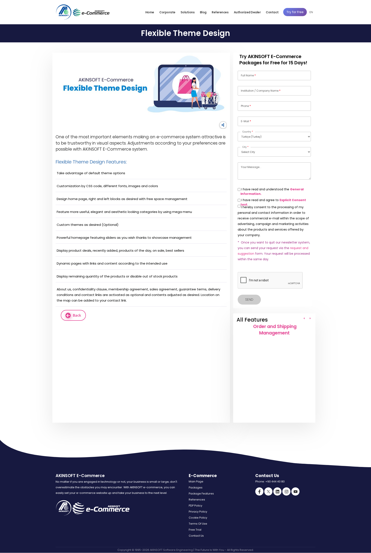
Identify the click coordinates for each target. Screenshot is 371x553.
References (220, 12)
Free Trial (195, 529)
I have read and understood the (272, 191)
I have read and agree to (273, 202)
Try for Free (295, 12)
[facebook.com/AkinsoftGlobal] (259, 491)
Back (77, 315)
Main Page (196, 481)
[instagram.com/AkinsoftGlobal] (286, 491)
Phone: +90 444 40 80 (270, 481)
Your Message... (251, 167)
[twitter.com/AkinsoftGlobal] (268, 491)
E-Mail (246, 121)
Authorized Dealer (247, 12)
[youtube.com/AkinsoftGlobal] (295, 491)
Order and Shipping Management (274, 329)
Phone (246, 106)
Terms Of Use (198, 523)
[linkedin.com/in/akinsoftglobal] (277, 491)
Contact (272, 12)
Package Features (201, 493)
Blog (203, 12)
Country (247, 131)
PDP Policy (195, 505)
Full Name (248, 75)
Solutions (188, 12)
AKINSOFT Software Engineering (171, 550)
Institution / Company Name (260, 90)
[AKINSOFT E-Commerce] (90, 12)
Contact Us (196, 536)
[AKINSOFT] (64, 12)
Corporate (167, 12)
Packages (195, 487)
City (245, 147)
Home (149, 12)
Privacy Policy (198, 511)
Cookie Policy (198, 517)
